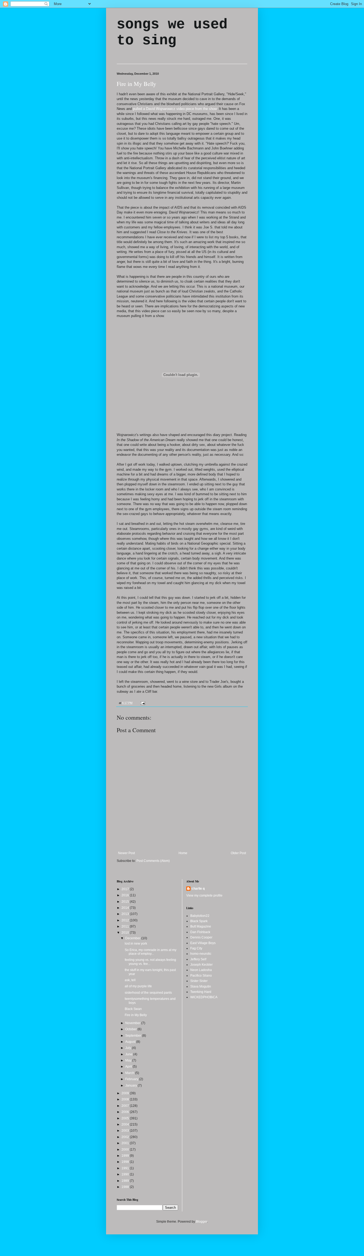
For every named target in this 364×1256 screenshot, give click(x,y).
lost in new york (136, 943)
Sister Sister (199, 981)
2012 (126, 920)
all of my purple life (138, 986)
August (130, 1042)
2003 (126, 1130)
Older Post (238, 853)
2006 (126, 1112)
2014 (126, 908)
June (129, 1054)
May (128, 1060)
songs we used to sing (172, 33)
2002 (126, 1137)
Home (183, 853)
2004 (126, 1124)
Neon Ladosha (201, 970)
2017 (126, 889)
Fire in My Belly (136, 84)
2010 (126, 932)
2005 (126, 1118)
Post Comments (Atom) (153, 861)
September (133, 1035)
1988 (126, 1187)
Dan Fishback (200, 932)
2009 (126, 1093)
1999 (126, 1156)
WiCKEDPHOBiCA (203, 997)
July (128, 1048)
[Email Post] (142, 702)
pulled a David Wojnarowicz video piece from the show (175, 109)
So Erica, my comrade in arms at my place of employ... (150, 952)
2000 (126, 1149)
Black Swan (133, 1009)
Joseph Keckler (201, 964)
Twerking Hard (200, 992)
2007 (126, 1106)
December (133, 938)
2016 (126, 895)
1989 (126, 1181)
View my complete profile (204, 895)
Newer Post (126, 853)
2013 (126, 914)
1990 (126, 1174)
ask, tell (130, 980)
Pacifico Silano (201, 975)
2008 (126, 1099)
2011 (126, 926)
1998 (126, 1162)
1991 (126, 1168)
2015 (126, 902)
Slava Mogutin (200, 986)
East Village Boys (203, 943)
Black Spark (199, 921)
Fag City (196, 948)
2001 (126, 1143)
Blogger (201, 1221)
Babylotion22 (199, 916)
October (131, 1029)
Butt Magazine (200, 926)
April (129, 1066)
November (133, 1023)
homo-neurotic (200, 954)
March (130, 1073)
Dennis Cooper (201, 937)
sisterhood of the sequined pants (148, 993)
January (131, 1085)
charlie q (198, 888)
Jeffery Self (198, 959)
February (132, 1079)
